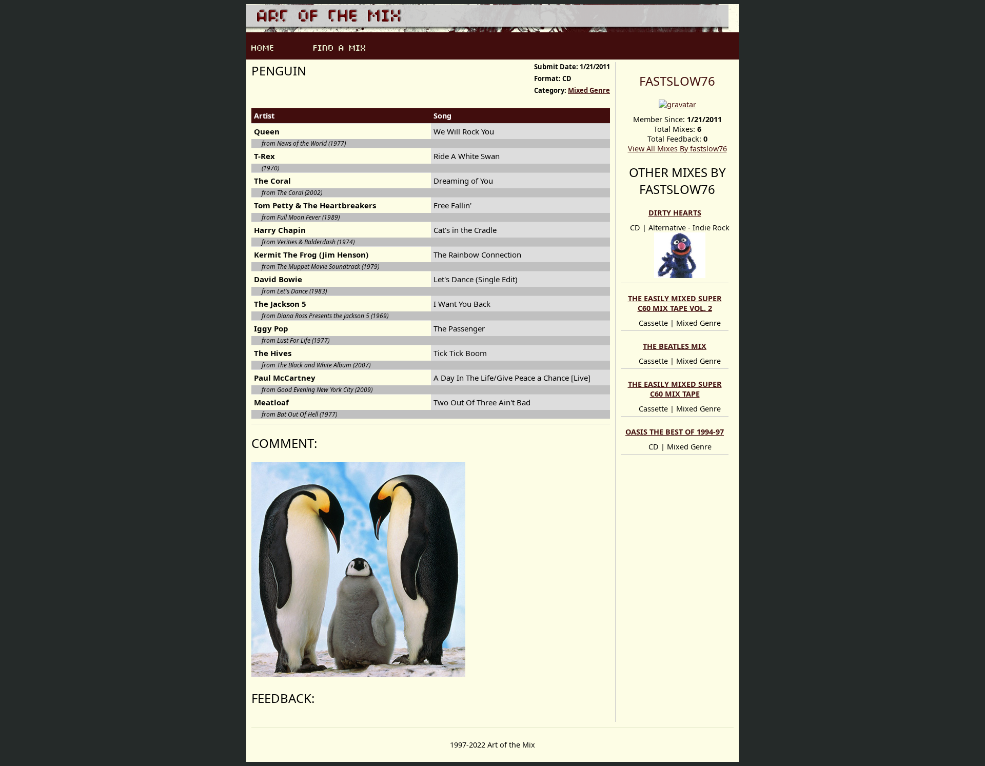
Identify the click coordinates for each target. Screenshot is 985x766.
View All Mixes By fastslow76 (677, 148)
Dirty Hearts (674, 213)
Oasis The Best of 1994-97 (674, 432)
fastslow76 (677, 80)
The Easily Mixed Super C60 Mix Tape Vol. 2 (675, 303)
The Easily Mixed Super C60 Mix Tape (675, 389)
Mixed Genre (589, 90)
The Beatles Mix (674, 346)
